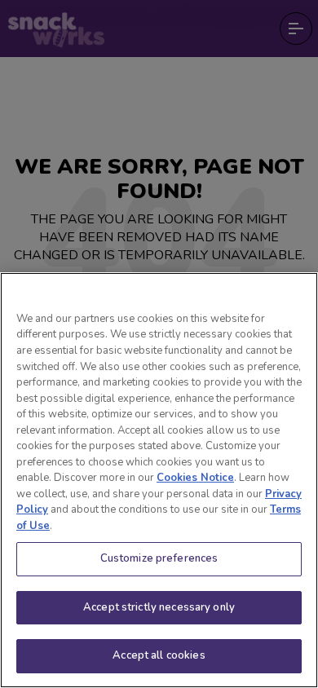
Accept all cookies (159, 655)
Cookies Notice (195, 477)
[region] (159, 480)
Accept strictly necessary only (159, 607)
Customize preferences (159, 558)
